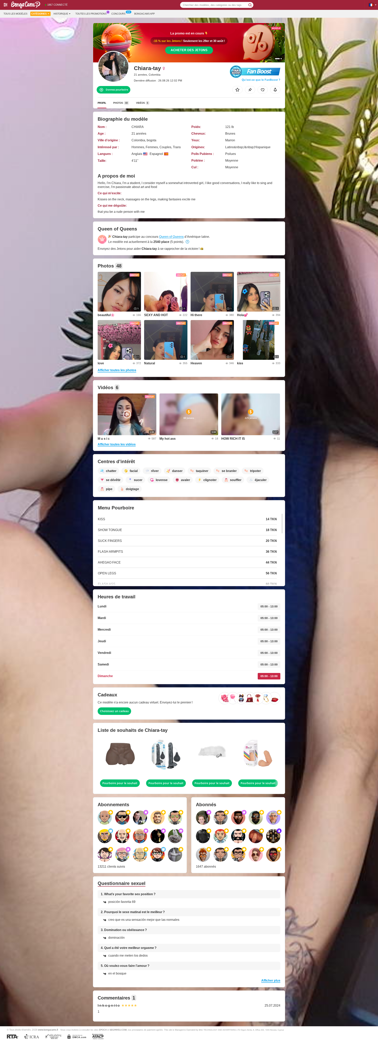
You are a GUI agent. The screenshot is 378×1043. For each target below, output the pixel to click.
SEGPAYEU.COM (118, 1030)
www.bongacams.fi (48, 1029)
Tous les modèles (15, 13)
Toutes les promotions (91, 13)
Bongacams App (144, 13)
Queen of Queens (171, 236)
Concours (118, 13)
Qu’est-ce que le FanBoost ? (261, 79)
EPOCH (103, 1030)
